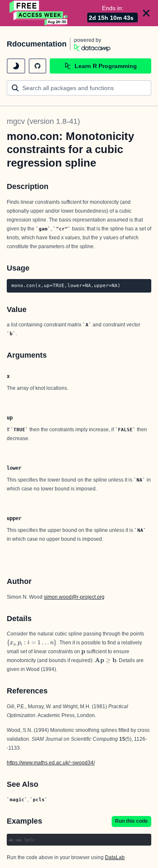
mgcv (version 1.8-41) (43, 121)
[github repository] (37, 66)
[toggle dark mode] (16, 66)
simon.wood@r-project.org (74, 597)
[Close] (146, 13)
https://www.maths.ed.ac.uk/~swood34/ (51, 763)
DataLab (115, 857)
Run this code (131, 821)
